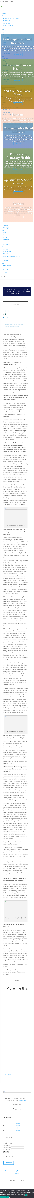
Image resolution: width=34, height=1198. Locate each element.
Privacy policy (4, 1197)
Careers (7, 1171)
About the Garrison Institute (11, 18)
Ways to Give (7, 251)
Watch (5, 237)
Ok (26, 1195)
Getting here (7, 265)
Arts (17, 981)
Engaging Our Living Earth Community (14, 1002)
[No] (9, 1197)
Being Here (6, 23)
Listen (5, 235)
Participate (6, 240)
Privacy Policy (17, 1171)
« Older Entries (7, 1075)
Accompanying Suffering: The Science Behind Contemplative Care (15, 1058)
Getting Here (23, 1101)
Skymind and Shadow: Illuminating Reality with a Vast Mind (17, 1029)
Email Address (7, 1143)
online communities (18, 120)
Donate (5, 249)
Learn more (17, 54)
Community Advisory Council (11, 256)
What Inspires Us (8, 25)
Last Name (7, 1147)
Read (4, 232)
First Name (7, 1145)
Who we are (6, 20)
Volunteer (6, 254)
